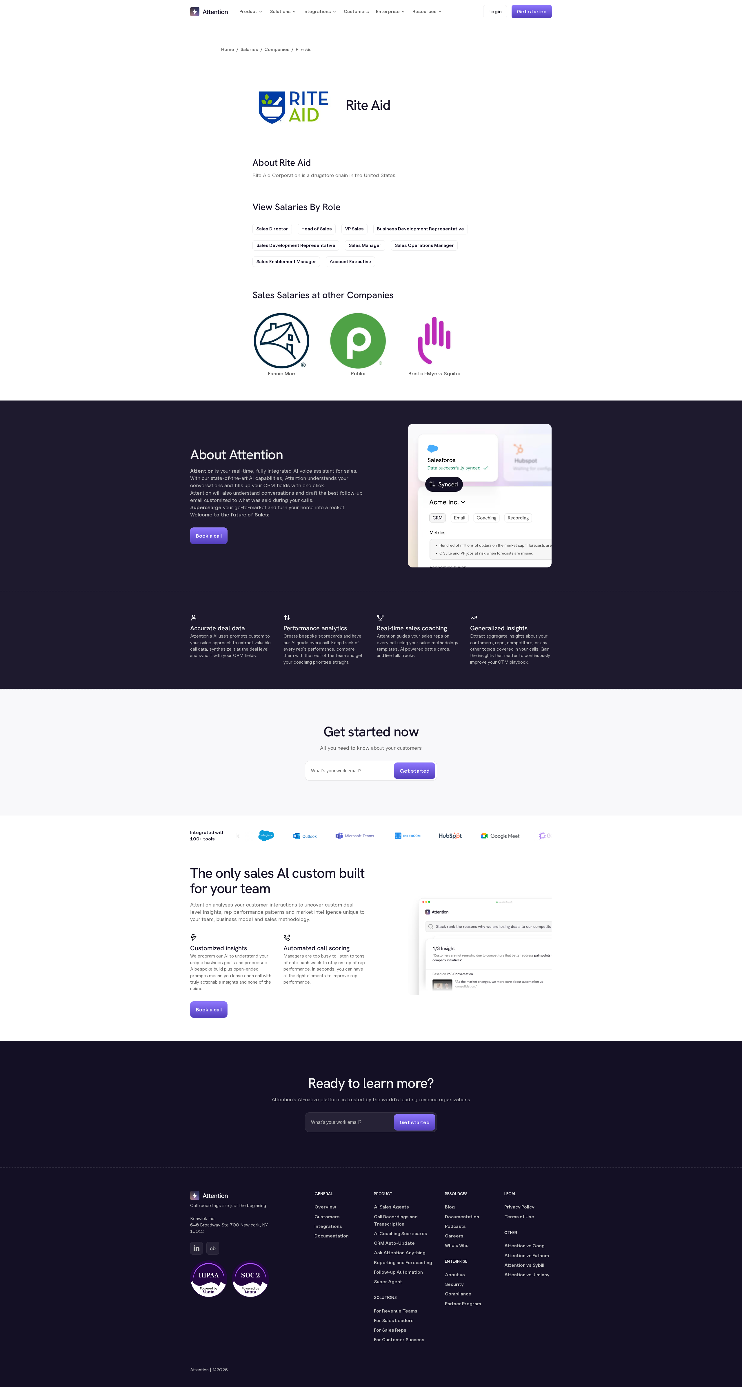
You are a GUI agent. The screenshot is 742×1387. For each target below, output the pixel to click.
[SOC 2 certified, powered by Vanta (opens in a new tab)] (250, 1278)
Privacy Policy (519, 1207)
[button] (251, 11)
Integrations (328, 1226)
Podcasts (455, 1226)
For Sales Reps (390, 1330)
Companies (277, 49)
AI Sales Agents (391, 1207)
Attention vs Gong (524, 1245)
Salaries (249, 49)
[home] (209, 11)
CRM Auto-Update (394, 1243)
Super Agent (388, 1281)
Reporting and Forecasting (403, 1262)
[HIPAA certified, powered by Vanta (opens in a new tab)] (208, 1278)
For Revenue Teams (395, 1311)
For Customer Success (399, 1339)
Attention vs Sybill (524, 1265)
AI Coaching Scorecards (400, 1233)
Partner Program (463, 1303)
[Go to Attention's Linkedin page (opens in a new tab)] (196, 1248)
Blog (450, 1207)
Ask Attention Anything (399, 1252)
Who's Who (457, 1245)
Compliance (458, 1294)
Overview (325, 1207)
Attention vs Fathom (526, 1255)
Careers (454, 1236)
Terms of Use (519, 1216)
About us (455, 1274)
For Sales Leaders (394, 1320)
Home (227, 49)
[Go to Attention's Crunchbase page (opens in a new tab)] (212, 1248)
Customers (356, 11)
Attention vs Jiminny (527, 1274)
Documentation (331, 1236)
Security (454, 1284)
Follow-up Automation (398, 1272)
